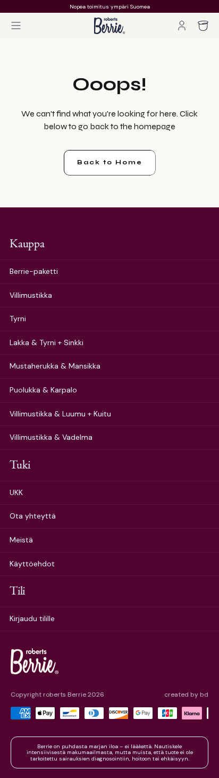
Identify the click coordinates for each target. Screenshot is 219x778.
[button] (16, 25)
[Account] (181, 25)
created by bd (186, 694)
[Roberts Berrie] (34, 661)
